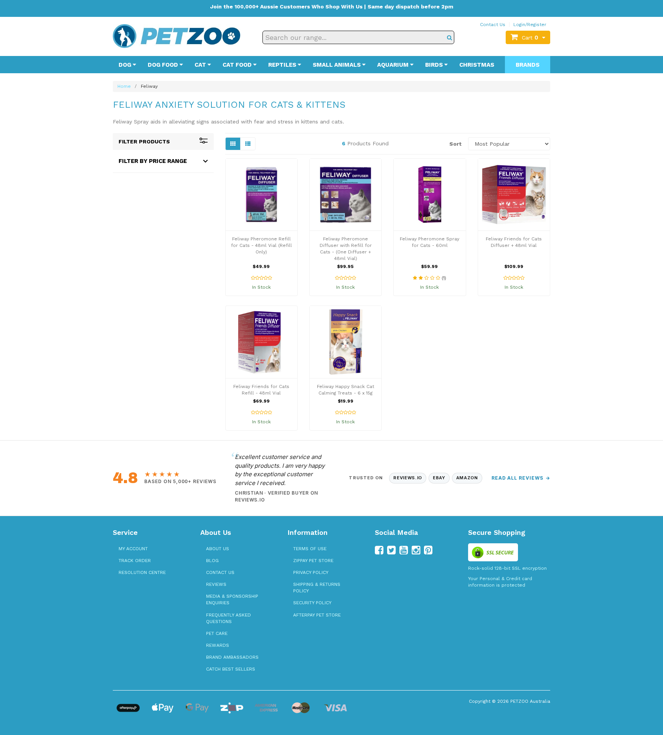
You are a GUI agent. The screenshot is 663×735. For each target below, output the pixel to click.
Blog (212, 560)
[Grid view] (233, 143)
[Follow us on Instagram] (416, 550)
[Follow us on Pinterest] (428, 550)
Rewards (217, 645)
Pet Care (217, 633)
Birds (434, 64)
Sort (455, 144)
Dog (126, 64)
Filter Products (144, 141)
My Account (133, 548)
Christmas (476, 64)
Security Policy (312, 602)
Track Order (135, 560)
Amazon (467, 477)
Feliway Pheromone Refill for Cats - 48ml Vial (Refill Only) (261, 245)
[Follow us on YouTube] (403, 550)
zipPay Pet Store (313, 560)
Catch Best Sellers (230, 669)
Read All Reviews (520, 478)
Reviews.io (407, 477)
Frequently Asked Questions (228, 618)
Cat (201, 64)
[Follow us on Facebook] (379, 550)
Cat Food (238, 64)
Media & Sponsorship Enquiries (232, 599)
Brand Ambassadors (232, 657)
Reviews (216, 584)
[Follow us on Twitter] (391, 550)
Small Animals (337, 64)
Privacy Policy (310, 572)
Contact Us (492, 24)
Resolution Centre (142, 572)
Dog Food (164, 64)
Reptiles (283, 64)
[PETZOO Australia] (176, 36)
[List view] (248, 143)
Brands (527, 64)
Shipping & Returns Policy (316, 588)
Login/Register (529, 24)
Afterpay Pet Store (317, 615)
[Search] (449, 37)
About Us (217, 548)
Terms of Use (310, 548)
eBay (439, 477)
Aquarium (393, 64)
